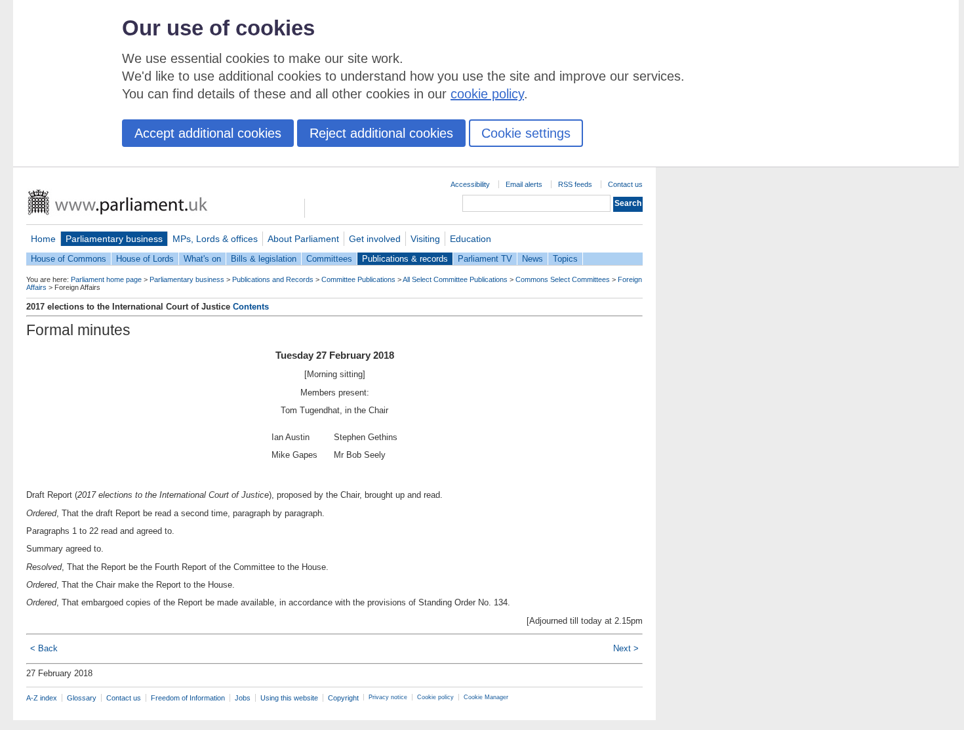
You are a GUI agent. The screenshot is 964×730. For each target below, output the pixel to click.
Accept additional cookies (207, 133)
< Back (44, 648)
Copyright (343, 698)
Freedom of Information (188, 698)
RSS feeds (575, 184)
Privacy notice (388, 697)
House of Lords (145, 259)
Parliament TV (485, 259)
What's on (202, 259)
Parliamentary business (114, 238)
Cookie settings (526, 133)
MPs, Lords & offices (215, 238)
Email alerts (524, 184)
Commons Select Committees (562, 279)
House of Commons (68, 259)
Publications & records (405, 259)
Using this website (289, 698)
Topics (565, 259)
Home (43, 238)
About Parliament (303, 238)
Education (470, 238)
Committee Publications (358, 279)
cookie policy (487, 94)
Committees (329, 259)
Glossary (81, 698)
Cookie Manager (486, 697)
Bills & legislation (263, 259)
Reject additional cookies (381, 133)
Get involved (375, 238)
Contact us (625, 184)
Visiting (425, 238)
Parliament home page (106, 279)
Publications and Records (272, 279)
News (532, 259)
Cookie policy (435, 697)
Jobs (243, 698)
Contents (251, 307)
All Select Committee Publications (455, 279)
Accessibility (470, 184)
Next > (626, 648)
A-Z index (41, 698)
